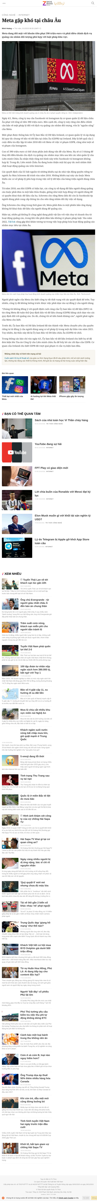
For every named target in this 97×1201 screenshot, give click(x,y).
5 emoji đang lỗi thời (32, 756)
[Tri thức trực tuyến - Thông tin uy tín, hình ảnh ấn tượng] (53, 3)
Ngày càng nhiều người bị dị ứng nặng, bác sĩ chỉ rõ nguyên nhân (35, 862)
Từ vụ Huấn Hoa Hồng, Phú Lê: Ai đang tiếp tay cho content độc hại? (36, 971)
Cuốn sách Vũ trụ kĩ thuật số (17, 358)
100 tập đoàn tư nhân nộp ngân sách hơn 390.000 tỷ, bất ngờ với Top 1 (35, 669)
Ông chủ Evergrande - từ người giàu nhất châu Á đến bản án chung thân (34, 603)
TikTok (11, 221)
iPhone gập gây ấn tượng (71, 396)
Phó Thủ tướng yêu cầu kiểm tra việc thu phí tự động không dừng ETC (34, 1015)
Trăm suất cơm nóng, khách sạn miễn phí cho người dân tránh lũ (34, 626)
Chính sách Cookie (66, 1198)
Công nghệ (9, 15)
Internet (24, 15)
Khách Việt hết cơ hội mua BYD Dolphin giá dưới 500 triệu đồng (35, 948)
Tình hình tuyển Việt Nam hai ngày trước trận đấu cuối (34, 1124)
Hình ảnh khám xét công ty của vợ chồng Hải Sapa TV (35, 819)
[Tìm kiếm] (93, 3)
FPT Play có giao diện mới (51, 468)
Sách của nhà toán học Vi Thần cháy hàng (61, 420)
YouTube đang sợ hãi (48, 444)
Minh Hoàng (7, 28)
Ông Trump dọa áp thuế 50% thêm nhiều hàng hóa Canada (35, 1078)
